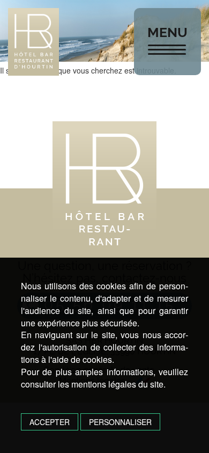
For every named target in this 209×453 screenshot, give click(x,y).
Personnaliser (120, 422)
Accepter (49, 422)
